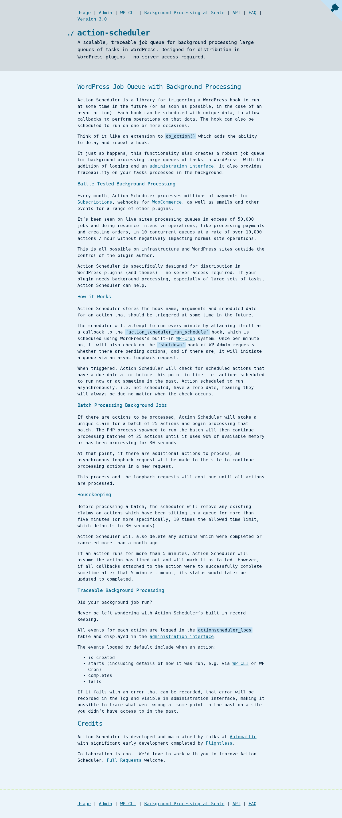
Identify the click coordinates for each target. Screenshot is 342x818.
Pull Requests (124, 760)
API (236, 12)
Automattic (243, 736)
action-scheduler (113, 32)
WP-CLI (128, 12)
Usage (84, 12)
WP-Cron (185, 338)
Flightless (219, 743)
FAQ (252, 12)
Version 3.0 (92, 19)
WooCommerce (167, 202)
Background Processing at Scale (184, 12)
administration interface (182, 166)
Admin (105, 12)
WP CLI (240, 663)
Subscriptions (94, 202)
